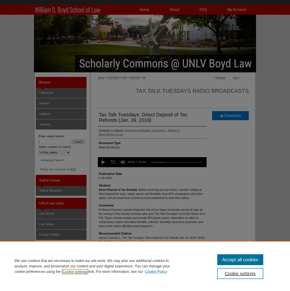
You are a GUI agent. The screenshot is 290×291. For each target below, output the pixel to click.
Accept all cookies (240, 259)
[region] (145, 266)
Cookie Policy (156, 272)
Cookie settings (75, 272)
